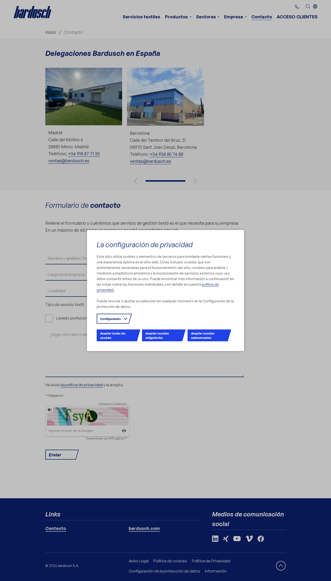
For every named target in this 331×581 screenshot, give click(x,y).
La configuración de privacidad (145, 244)
